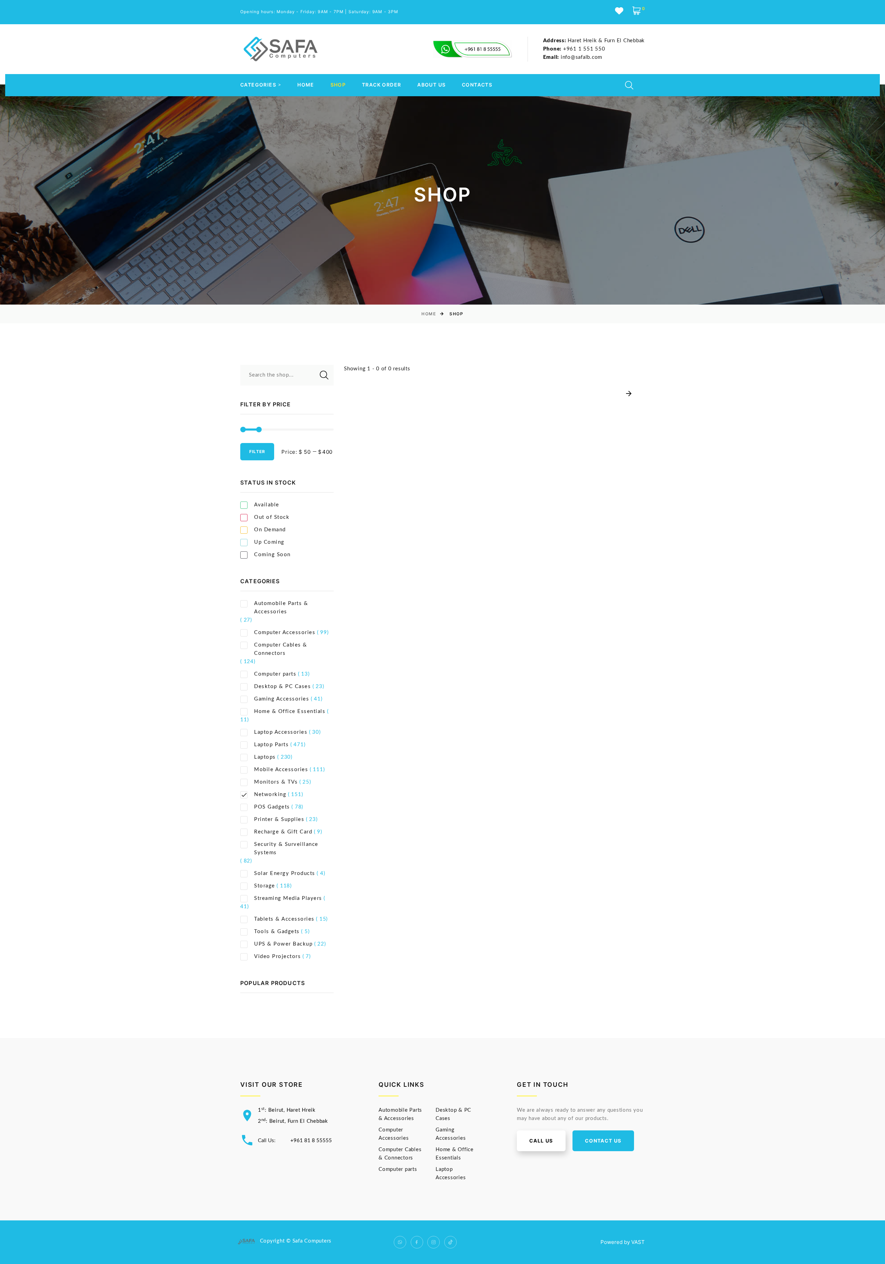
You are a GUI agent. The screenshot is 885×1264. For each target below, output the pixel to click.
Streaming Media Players (288, 898)
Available (266, 504)
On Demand (270, 529)
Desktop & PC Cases (282, 686)
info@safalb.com (573, 57)
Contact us (603, 1141)
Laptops (265, 757)
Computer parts (275, 674)
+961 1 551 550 (574, 49)
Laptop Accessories (280, 732)
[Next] (628, 394)
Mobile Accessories (281, 769)
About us (431, 85)
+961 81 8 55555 (311, 1140)
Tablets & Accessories (284, 919)
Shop (338, 85)
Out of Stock (271, 517)
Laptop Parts (271, 744)
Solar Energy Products (284, 873)
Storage (264, 885)
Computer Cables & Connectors (280, 649)
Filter (257, 451)
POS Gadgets (272, 807)
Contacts (477, 85)
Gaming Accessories (281, 699)
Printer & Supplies (279, 819)
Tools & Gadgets (277, 931)
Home (305, 85)
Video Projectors (277, 956)
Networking (270, 794)
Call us (541, 1141)
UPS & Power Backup (283, 944)
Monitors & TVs (276, 782)
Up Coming (269, 542)
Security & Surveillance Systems (286, 848)
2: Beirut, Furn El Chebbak (293, 1121)
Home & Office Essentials (289, 711)
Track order (381, 85)
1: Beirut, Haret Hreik (287, 1110)
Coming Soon (272, 554)
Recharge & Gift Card (283, 831)
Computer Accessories (284, 632)
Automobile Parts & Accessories (281, 607)
